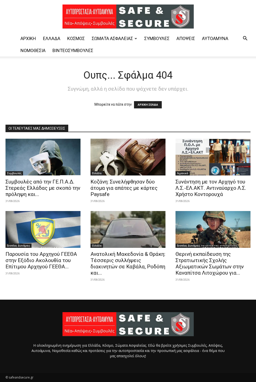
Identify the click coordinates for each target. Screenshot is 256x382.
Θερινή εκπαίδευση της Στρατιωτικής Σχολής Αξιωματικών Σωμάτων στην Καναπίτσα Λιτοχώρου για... (210, 263)
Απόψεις (185, 38)
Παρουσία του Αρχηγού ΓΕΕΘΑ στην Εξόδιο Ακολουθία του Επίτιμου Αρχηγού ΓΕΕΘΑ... (41, 260)
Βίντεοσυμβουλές (72, 50)
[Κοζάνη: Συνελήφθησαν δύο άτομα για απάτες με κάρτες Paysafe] (128, 157)
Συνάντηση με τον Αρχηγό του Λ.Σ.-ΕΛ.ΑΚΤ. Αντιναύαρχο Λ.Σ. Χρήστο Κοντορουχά (211, 188)
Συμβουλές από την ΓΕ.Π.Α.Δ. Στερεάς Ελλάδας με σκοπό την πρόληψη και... (43, 188)
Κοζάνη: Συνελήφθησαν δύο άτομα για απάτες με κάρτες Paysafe (124, 188)
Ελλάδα (51, 38)
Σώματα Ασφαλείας (112, 38)
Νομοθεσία (33, 50)
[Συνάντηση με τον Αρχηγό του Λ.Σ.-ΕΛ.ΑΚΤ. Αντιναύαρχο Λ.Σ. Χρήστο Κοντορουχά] (213, 157)
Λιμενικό (182, 173)
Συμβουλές (157, 38)
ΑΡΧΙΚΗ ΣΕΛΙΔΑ (148, 104)
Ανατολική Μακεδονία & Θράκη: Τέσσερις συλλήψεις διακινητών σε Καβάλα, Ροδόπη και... (127, 263)
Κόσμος (76, 38)
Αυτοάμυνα (215, 38)
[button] (245, 39)
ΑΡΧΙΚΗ (28, 38)
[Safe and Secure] (128, 17)
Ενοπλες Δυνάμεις (18, 245)
